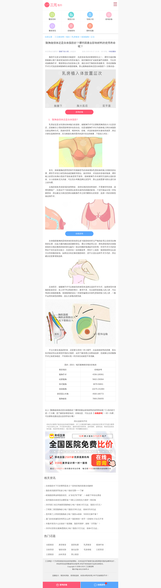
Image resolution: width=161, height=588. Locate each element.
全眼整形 (50, 545)
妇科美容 (62, 554)
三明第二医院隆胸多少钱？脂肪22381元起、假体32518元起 (71, 509)
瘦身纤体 (100, 545)
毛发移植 (87, 550)
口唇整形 (50, 554)
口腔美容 (100, 550)
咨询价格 (79, 112)
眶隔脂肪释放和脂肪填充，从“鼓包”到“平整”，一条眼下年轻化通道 (73, 495)
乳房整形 (75, 37)
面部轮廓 (75, 545)
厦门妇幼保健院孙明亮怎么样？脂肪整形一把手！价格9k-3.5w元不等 (74, 519)
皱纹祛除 (62, 550)
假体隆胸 (85, 37)
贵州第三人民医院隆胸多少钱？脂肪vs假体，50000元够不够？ (72, 514)
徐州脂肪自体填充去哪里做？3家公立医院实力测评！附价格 (71, 500)
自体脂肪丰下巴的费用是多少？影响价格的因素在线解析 (69, 486)
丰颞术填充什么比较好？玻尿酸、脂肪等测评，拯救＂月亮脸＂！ (73, 524)
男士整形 (75, 554)
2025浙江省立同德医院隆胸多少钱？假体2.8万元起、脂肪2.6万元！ (74, 505)
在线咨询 (79, 234)
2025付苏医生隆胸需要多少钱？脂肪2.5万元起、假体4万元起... (72, 528)
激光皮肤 (75, 550)
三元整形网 (53, 7)
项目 (68, 37)
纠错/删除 (112, 51)
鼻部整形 (62, 545)
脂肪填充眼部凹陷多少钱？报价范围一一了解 (65, 491)
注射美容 (50, 550)
